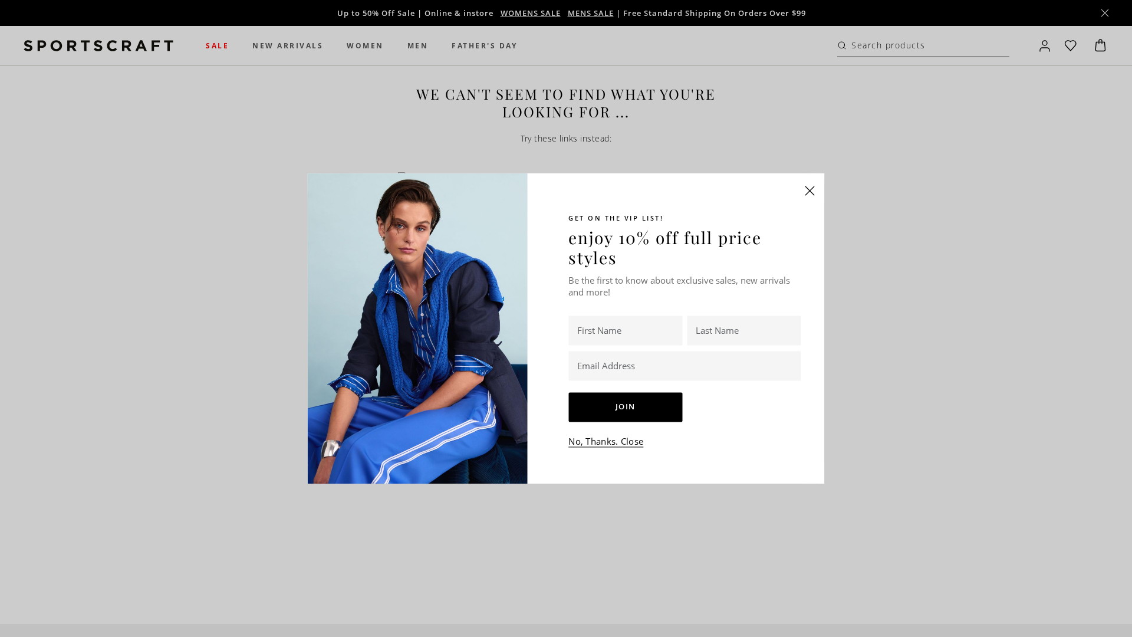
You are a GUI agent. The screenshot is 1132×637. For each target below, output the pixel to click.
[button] (810, 190)
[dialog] (566, 318)
